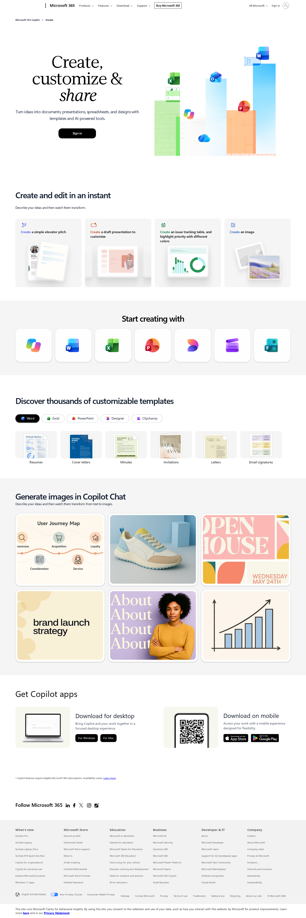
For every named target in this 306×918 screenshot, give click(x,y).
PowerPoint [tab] (85, 418)
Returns (68, 855)
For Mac (108, 738)
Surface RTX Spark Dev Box (30, 855)
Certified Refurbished (75, 869)
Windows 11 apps (24, 882)
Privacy (164, 895)
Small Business (161, 882)
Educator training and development (129, 869)
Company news (255, 849)
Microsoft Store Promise (77, 875)
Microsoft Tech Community (216, 862)
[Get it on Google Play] (265, 738)
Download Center (73, 842)
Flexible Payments (73, 882)
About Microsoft (256, 842)
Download (123, 5)
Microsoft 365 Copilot (164, 875)
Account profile (72, 835)
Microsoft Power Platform (167, 862)
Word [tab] (30, 418)
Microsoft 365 (160, 855)
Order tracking (72, 862)
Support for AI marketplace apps (219, 855)
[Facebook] (74, 805)
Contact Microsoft (144, 895)
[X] (81, 805)
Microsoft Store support (77, 849)
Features (103, 5)
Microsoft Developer (213, 842)
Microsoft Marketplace (214, 869)
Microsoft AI (159, 835)
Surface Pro (21, 835)
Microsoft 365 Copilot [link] (27, 19)
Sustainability (254, 882)
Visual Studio (209, 882)
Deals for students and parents (126, 875)
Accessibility (253, 875)
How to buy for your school (125, 862)
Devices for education (121, 842)
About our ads (254, 895)
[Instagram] (89, 805)
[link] (48, 253)
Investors (252, 862)
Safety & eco (218, 895)
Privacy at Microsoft (258, 855)
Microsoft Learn (210, 849)
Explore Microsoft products (30, 875)
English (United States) (34, 894)
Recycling (235, 895)
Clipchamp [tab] (149, 418)
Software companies (213, 875)
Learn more (109, 778)
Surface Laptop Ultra (26, 849)
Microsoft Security (163, 842)
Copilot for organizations (29, 862)
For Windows (86, 738)
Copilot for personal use (28, 869)
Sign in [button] (77, 133)
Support (142, 5)
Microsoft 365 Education (123, 855)
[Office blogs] (97, 805)
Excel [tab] (55, 418)
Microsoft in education (122, 835)
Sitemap (125, 895)
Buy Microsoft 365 (168, 5)
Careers (251, 835)
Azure (205, 835)
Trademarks (199, 895)
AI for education (118, 882)
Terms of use (180, 895)
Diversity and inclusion (259, 869)
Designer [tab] (118, 418)
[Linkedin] (68, 805)
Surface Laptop (23, 842)
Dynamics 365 (160, 849)
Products (84, 5)
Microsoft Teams (162, 869)
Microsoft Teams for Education (126, 849)
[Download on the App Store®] (235, 738)
